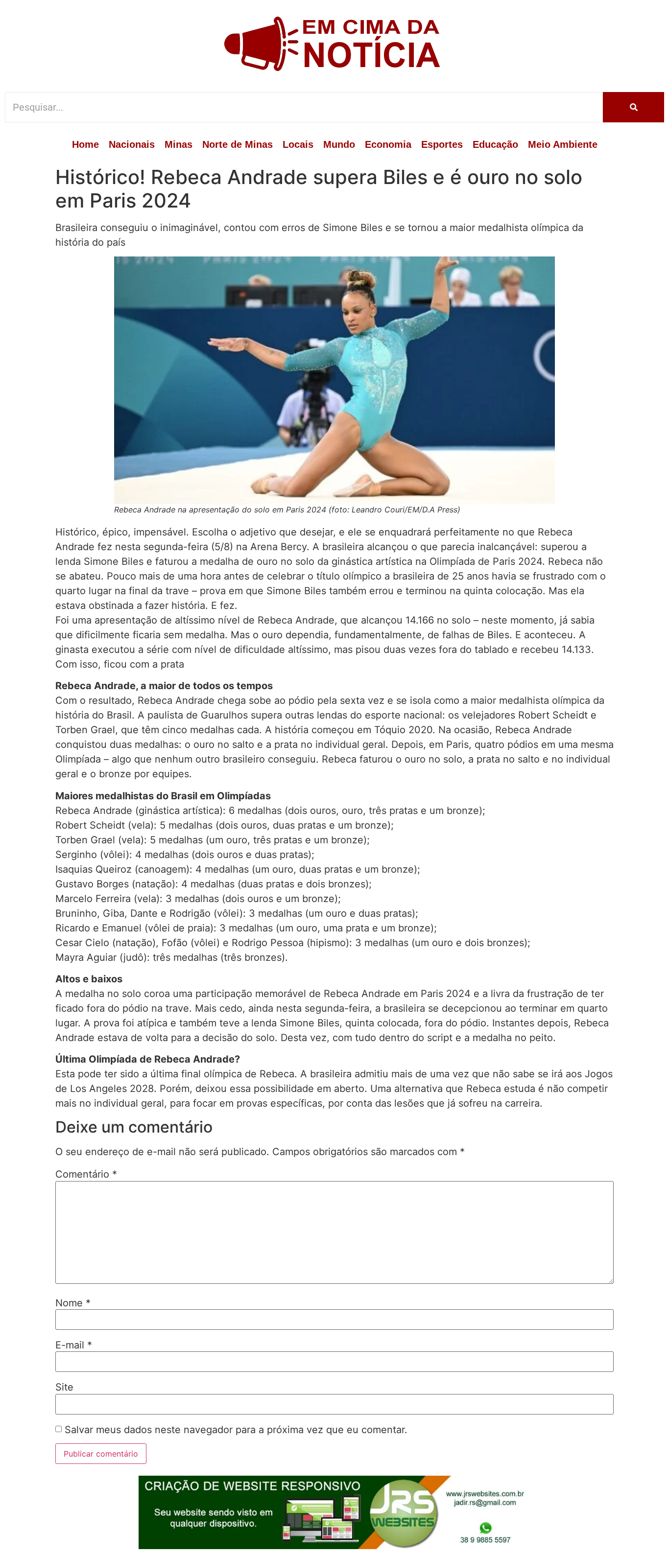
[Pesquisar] (633, 107)
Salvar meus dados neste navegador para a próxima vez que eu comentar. (236, 1430)
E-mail (73, 1345)
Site (64, 1387)
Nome (73, 1303)
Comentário (86, 1174)
